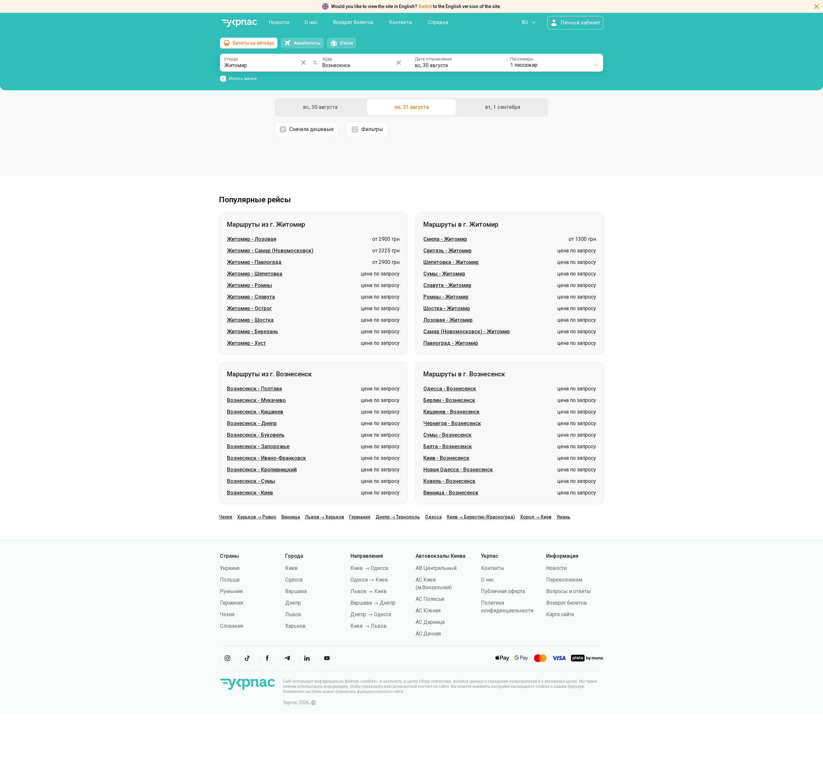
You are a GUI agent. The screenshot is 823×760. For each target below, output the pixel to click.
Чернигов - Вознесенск (452, 423)
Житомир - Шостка (250, 320)
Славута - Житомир (447, 285)
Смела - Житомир (445, 239)
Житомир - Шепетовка (254, 274)
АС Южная (428, 610)
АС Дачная (428, 634)
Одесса (433, 517)
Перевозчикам (564, 580)
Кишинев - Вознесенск (451, 412)
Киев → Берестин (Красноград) (481, 517)
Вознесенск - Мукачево (256, 400)
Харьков (295, 626)
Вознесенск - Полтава (254, 389)
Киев (291, 568)
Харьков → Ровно (256, 517)
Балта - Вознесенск (447, 446)
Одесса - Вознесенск (449, 389)
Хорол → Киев (535, 517)
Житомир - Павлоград (254, 262)
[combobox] (554, 62)
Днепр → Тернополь (397, 517)
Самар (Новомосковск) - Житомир (466, 331)
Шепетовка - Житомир (451, 262)
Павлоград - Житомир (450, 343)
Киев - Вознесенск (446, 458)
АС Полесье (430, 599)
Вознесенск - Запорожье (258, 446)
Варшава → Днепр (372, 603)
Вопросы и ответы (568, 591)
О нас (310, 22)
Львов (293, 614)
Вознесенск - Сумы (251, 481)
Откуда (231, 59)
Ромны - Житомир (445, 297)
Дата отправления (433, 59)
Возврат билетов (353, 22)
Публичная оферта (503, 591)
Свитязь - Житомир (447, 251)
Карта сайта (560, 614)
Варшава (296, 591)
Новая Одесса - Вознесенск (458, 470)
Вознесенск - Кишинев (255, 412)
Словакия (231, 626)
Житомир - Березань (252, 331)
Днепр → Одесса (370, 614)
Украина (230, 568)
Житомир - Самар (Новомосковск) (270, 251)
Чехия (225, 517)
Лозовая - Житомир (448, 320)
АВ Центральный (436, 568)
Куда (327, 59)
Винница (290, 517)
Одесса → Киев (369, 580)
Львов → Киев (368, 591)
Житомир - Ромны (249, 285)
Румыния (231, 591)
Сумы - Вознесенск (447, 435)
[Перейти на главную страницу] (239, 23)
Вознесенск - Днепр (252, 423)
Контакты (400, 22)
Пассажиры (521, 59)
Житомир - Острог (249, 308)
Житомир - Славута (251, 297)
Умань (563, 517)
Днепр (293, 603)
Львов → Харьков (324, 517)
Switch (425, 6)
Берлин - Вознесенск (449, 400)
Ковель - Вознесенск (449, 481)
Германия (359, 517)
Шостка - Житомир (446, 308)
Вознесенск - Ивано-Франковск (266, 458)
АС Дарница (430, 622)
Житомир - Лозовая (251, 239)
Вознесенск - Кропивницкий (262, 470)
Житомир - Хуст (246, 343)
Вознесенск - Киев (250, 493)
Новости (279, 22)
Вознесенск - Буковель (256, 435)
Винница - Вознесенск (450, 493)
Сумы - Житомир (444, 274)
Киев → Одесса (369, 568)
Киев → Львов (368, 626)
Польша (230, 580)
